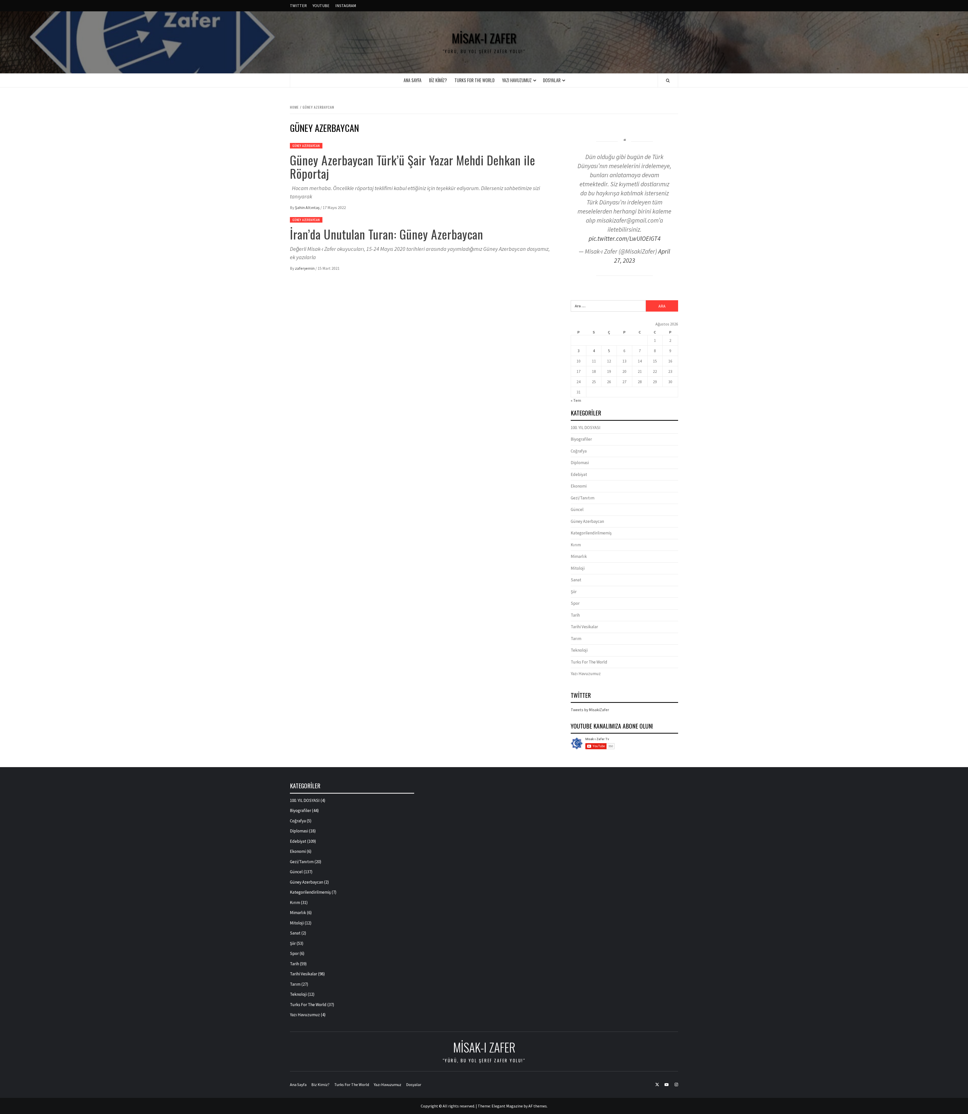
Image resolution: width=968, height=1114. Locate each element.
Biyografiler (581, 439)
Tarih (575, 615)
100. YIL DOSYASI (585, 427)
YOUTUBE (321, 5)
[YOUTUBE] (664, 1084)
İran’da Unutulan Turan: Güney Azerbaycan (386, 234)
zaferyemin (305, 268)
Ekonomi (579, 486)
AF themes (537, 1105)
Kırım (576, 545)
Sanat (576, 580)
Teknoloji (579, 650)
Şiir (574, 591)
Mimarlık (579, 556)
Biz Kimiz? (438, 80)
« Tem (576, 400)
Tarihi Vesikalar (584, 626)
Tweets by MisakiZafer (590, 709)
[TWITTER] (654, 1084)
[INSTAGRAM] (673, 1084)
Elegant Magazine (507, 1105)
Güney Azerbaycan (306, 145)
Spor (575, 603)
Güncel (577, 509)
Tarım (576, 638)
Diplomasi (580, 462)
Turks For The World (475, 80)
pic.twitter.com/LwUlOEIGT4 (624, 238)
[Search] (668, 80)
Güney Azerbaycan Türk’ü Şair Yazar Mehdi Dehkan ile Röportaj (412, 166)
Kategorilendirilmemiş (591, 533)
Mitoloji (578, 568)
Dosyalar (552, 80)
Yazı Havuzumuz (517, 80)
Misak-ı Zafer (484, 38)
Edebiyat (579, 474)
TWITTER (298, 5)
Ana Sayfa (412, 80)
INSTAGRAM (345, 5)
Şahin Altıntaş (307, 207)
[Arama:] (608, 306)
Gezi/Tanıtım (582, 498)
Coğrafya (579, 451)
